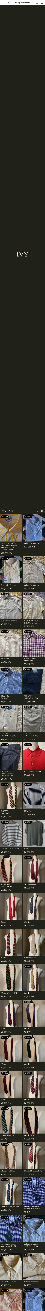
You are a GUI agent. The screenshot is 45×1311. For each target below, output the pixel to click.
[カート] (42, 2)
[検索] (8, 2)
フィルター (10, 511)
